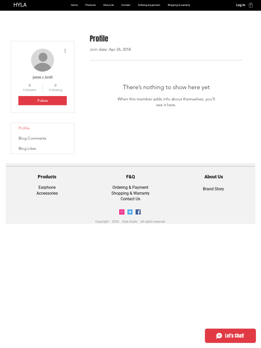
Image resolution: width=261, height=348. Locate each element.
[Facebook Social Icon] (138, 212)
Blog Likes (27, 148)
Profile (24, 128)
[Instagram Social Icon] (121, 212)
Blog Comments (32, 138)
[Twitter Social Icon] (130, 212)
